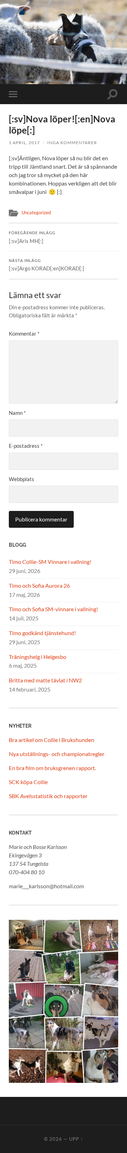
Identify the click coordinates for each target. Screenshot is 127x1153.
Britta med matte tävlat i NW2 (45, 680)
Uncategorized (36, 212)
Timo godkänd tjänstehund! (42, 632)
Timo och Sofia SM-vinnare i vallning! (53, 609)
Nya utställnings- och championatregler (56, 753)
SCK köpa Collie (28, 781)
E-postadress (26, 446)
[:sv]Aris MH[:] (32, 237)
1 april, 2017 (24, 142)
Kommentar (24, 333)
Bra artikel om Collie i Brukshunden (51, 739)
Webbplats (21, 479)
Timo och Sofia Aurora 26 (39, 585)
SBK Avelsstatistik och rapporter (48, 796)
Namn (17, 413)
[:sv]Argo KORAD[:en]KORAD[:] (46, 265)
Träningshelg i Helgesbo (37, 656)
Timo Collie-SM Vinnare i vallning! (50, 561)
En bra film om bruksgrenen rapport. (52, 767)
